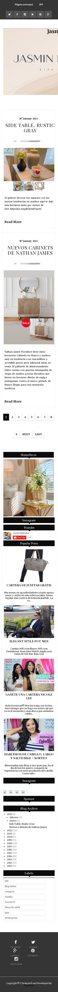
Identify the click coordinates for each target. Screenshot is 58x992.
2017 (9, 846)
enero (13, 820)
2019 (9, 840)
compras (9, 891)
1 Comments (33, 141)
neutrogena (11, 918)
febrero (14, 817)
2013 (9, 859)
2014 (9, 856)
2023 (9, 814)
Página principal (24, 4)
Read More (13, 222)
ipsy (7, 912)
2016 (9, 849)
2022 (9, 830)
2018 (9, 843)
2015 (9, 853)
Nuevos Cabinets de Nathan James (28, 827)
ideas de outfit (12, 907)
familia (9, 897)
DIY (41, 4)
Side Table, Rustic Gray (21, 823)
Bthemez (29, 985)
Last (38, 434)
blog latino (10, 886)
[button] (51, 164)
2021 (9, 833)
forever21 (10, 902)
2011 (9, 865)
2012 (9, 862)
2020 (9, 836)
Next (26, 434)
